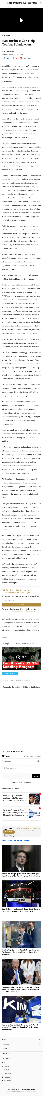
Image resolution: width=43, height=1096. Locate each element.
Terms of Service (17, 611)
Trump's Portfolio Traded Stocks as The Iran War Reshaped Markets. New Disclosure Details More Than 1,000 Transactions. (20, 989)
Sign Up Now (8, 832)
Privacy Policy (30, 611)
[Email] (25, 58)
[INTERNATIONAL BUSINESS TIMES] (22, 3)
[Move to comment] (29, 58)
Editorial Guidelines (31, 687)
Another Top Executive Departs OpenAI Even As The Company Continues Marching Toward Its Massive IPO (20, 952)
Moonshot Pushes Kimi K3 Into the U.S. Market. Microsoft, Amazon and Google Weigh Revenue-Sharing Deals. (20, 1027)
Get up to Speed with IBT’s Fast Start (28, 828)
